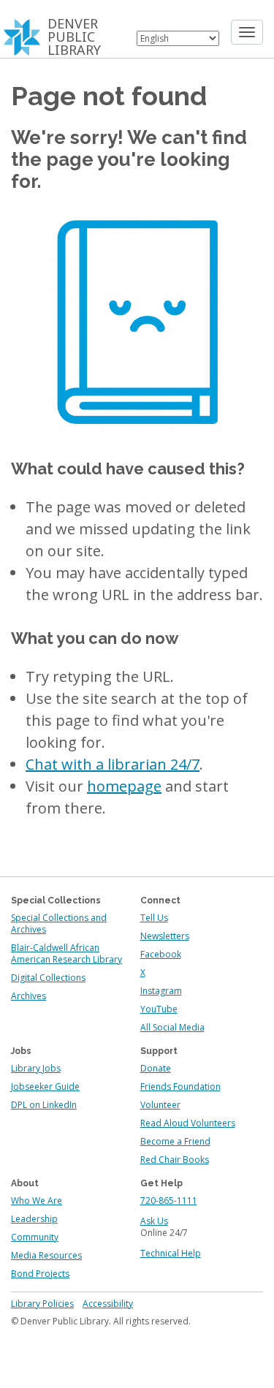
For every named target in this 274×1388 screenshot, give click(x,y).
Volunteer (160, 1105)
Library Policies (42, 1303)
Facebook (160, 954)
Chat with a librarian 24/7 (112, 764)
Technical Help (170, 1253)
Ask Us (154, 1221)
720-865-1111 (168, 1200)
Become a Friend (175, 1141)
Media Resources (46, 1255)
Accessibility (108, 1303)
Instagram (161, 991)
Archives (28, 996)
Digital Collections (48, 977)
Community (34, 1237)
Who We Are (36, 1200)
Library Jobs (36, 1068)
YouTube (159, 1009)
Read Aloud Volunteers (187, 1123)
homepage (124, 786)
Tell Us (154, 917)
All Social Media (172, 1027)
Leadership (34, 1219)
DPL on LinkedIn (44, 1105)
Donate (155, 1068)
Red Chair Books (174, 1159)
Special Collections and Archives (59, 923)
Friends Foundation (180, 1086)
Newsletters (164, 936)
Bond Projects (40, 1273)
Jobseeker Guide (45, 1086)
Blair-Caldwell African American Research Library (66, 953)
